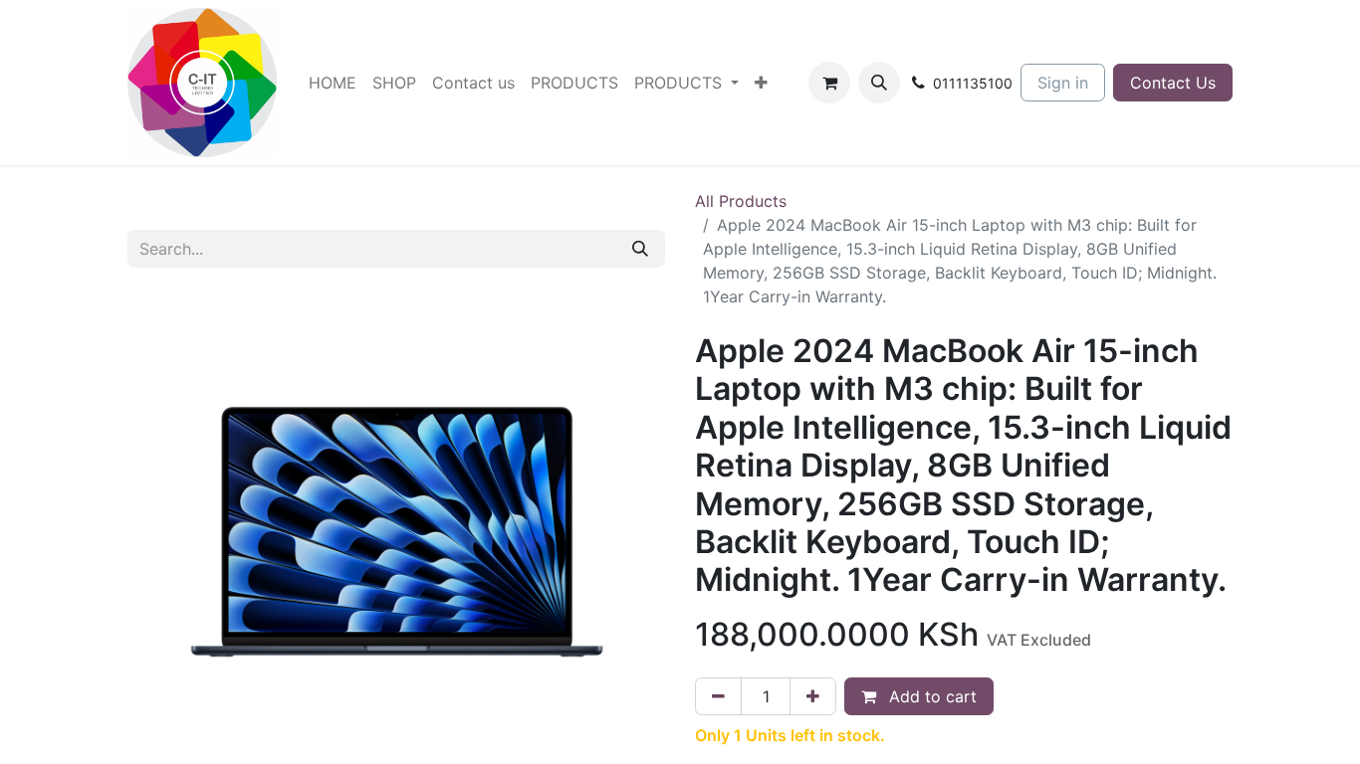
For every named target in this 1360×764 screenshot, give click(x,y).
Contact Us (1173, 83)
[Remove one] (718, 696)
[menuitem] (332, 82)
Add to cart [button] (930, 696)
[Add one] (813, 696)
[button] (879, 82)
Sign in (1062, 83)
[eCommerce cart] (829, 82)
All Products (741, 201)
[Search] (640, 249)
